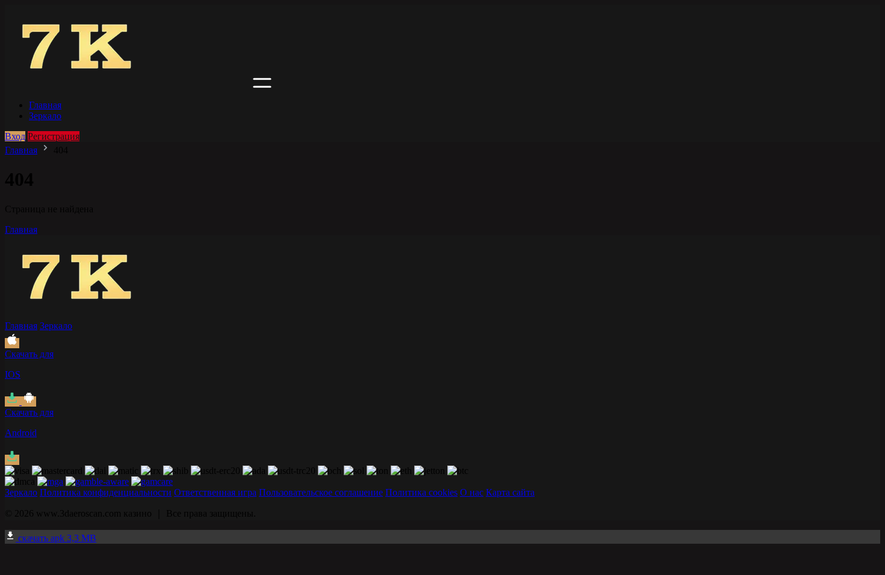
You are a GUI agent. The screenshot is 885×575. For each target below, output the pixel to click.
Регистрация (53, 136)
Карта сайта (510, 492)
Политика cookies (421, 492)
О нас (471, 492)
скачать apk (56, 538)
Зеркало (45, 116)
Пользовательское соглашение (321, 492)
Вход (15, 136)
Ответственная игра (215, 492)
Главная (45, 105)
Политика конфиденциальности (106, 492)
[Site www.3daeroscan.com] (127, 84)
